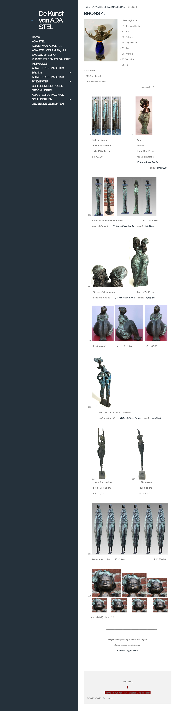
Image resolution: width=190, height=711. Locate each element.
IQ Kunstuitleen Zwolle (123, 162)
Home (87, 6)
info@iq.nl (162, 167)
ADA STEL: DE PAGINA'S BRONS (108, 6)
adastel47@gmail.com (127, 650)
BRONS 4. (132, 6)
